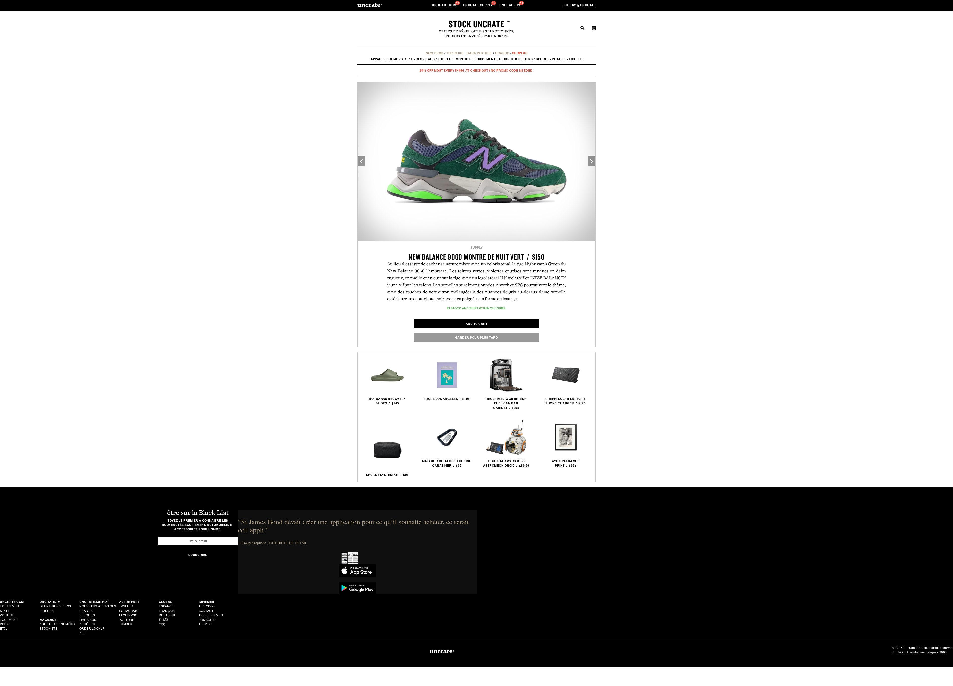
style (5, 610)
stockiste (49, 628)
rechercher (582, 28)
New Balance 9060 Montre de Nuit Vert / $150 (476, 256)
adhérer (87, 624)
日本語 (163, 619)
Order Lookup (92, 628)
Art (404, 59)
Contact (206, 610)
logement (9, 619)
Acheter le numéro (57, 624)
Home (393, 59)
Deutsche (167, 615)
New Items (434, 53)
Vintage (557, 59)
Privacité (207, 619)
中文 (162, 624)
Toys (529, 59)
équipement (485, 59)
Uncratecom (444, 5)
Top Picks (455, 53)
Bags (430, 59)
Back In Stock (479, 53)
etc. (3, 628)
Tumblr (125, 624)
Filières (47, 610)
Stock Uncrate (476, 24)
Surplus (520, 53)
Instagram (128, 610)
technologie (510, 59)
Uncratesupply (478, 5)
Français (167, 610)
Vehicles (574, 59)
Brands (502, 53)
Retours (87, 615)
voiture (7, 615)
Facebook (127, 615)
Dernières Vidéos (55, 606)
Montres (464, 59)
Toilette (445, 59)
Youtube (126, 619)
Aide (83, 633)
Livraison (88, 619)
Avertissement (212, 615)
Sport (541, 59)
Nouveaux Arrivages (97, 606)
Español (166, 606)
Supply (476, 247)
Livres (416, 59)
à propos (207, 606)
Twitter (126, 606)
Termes (205, 624)
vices (5, 624)
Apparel (378, 59)
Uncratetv (510, 5)
